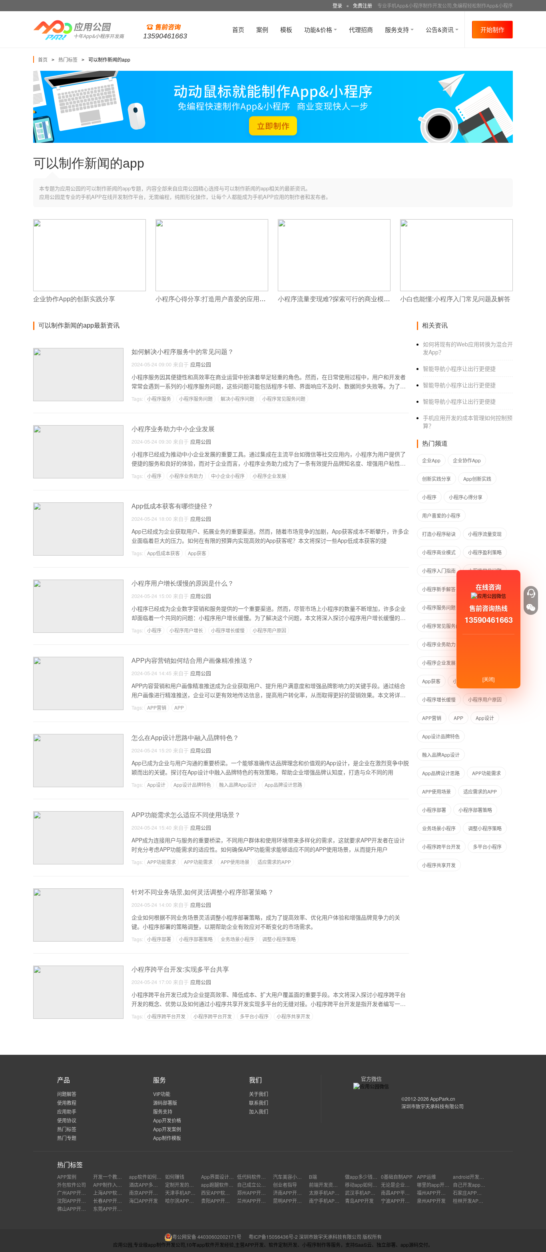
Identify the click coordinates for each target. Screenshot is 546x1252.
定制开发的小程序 (184, 1184)
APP (179, 707)
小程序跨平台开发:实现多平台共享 (180, 969)
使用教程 (66, 1102)
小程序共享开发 (293, 1016)
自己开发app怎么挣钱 (476, 1184)
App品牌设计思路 (283, 784)
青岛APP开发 (359, 1200)
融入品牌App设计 (238, 784)
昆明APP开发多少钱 (294, 1200)
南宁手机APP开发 (328, 1200)
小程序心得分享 (465, 497)
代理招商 (361, 29)
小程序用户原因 (269, 630)
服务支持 (397, 29)
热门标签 (68, 59)
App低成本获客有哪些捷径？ (172, 506)
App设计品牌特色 (192, 784)
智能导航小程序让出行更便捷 (459, 368)
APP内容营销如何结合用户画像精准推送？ (192, 660)
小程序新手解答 (439, 589)
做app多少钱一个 (363, 1176)
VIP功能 (161, 1093)
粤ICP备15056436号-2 (273, 1236)
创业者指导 (285, 1184)
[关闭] (488, 679)
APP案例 (66, 1176)
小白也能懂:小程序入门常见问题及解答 (455, 299)
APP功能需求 (161, 861)
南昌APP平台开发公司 (405, 1192)
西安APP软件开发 (220, 1192)
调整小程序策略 (279, 939)
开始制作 (492, 29)
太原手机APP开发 (328, 1192)
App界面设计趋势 (220, 1176)
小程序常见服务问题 (283, 398)
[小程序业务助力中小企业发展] (78, 428)
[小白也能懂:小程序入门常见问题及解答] (456, 222)
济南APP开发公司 (292, 1192)
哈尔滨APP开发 (182, 1200)
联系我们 (258, 1102)
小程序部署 (159, 939)
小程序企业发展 (269, 475)
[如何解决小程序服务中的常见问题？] (78, 351)
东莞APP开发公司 (112, 1208)
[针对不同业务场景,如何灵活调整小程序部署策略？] (78, 891)
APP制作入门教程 (112, 1184)
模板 (286, 29)
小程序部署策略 (196, 939)
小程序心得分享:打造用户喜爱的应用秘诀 (213, 299)
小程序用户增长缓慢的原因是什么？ (183, 583)
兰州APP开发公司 (256, 1200)
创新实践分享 (436, 478)
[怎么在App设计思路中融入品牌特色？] (78, 737)
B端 (313, 1176)
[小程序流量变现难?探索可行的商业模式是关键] (334, 222)
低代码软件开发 (254, 1176)
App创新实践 (477, 478)
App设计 (156, 784)
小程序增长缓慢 (228, 630)
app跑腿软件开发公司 (224, 1184)
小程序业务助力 (186, 475)
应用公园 (200, 364)
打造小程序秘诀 (439, 533)
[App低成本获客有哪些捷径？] (78, 505)
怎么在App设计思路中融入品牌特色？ (185, 737)
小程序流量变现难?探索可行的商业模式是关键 (343, 299)
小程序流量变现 (485, 533)
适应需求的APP (274, 861)
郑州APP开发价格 (256, 1192)
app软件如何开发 (147, 1176)
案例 (262, 29)
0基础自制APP (396, 1176)
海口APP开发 (143, 1200)
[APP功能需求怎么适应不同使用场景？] (78, 814)
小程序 (154, 475)
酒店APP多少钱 (146, 1184)
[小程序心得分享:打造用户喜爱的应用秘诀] (211, 222)
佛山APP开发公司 (76, 1208)
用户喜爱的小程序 (441, 515)
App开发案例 (167, 1129)
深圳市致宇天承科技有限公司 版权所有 (340, 1236)
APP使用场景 (235, 861)
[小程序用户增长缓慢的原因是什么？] (78, 583)
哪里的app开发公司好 (440, 1184)
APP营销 (156, 707)
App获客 (197, 553)
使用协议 (66, 1120)
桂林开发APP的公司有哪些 (481, 1200)
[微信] (531, 607)
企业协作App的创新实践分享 (74, 299)
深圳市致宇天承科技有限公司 (432, 1106)
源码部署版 (165, 1102)
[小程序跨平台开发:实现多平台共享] (78, 969)
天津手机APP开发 (184, 1192)
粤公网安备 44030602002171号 (206, 1236)
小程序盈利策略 (485, 552)
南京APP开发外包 (148, 1192)
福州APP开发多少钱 (438, 1192)
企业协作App (467, 460)
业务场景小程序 (237, 939)
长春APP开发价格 (112, 1200)
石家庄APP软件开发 (474, 1192)
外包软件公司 (71, 1184)
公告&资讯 (440, 29)
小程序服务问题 (196, 398)
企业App (431, 460)
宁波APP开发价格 (400, 1200)
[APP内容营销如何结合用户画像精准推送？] (78, 660)
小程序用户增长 (186, 630)
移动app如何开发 (363, 1184)
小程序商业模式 (439, 552)
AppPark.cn (442, 1098)
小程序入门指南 (439, 570)
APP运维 (426, 1176)
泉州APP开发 (431, 1200)
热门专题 (66, 1137)
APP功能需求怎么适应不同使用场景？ (186, 815)
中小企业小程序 (228, 475)
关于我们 (258, 1093)
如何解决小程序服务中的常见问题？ (183, 351)
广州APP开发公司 (76, 1192)
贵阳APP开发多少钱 (222, 1200)
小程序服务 (159, 398)
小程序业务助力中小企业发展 (173, 429)
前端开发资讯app (327, 1184)
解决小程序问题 (237, 398)
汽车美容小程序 (290, 1176)
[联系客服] (531, 593)
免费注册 (362, 5)
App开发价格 (167, 1120)
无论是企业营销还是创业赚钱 (412, 1184)
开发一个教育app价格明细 (121, 1176)
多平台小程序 (254, 1016)
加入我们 (258, 1111)
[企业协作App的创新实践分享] (89, 222)
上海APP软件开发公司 (117, 1192)
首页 (238, 29)
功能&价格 (319, 29)
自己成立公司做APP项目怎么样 (270, 1184)
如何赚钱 (174, 1176)
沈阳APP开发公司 (76, 1200)
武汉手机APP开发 (364, 1192)
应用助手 (66, 1111)
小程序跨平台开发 (166, 1016)
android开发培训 (471, 1176)
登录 (337, 5)
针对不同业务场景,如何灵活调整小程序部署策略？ (203, 892)
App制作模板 (167, 1137)
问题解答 (66, 1093)
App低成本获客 (163, 553)
